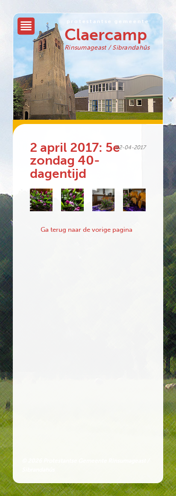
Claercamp (106, 34)
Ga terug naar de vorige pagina (86, 229)
